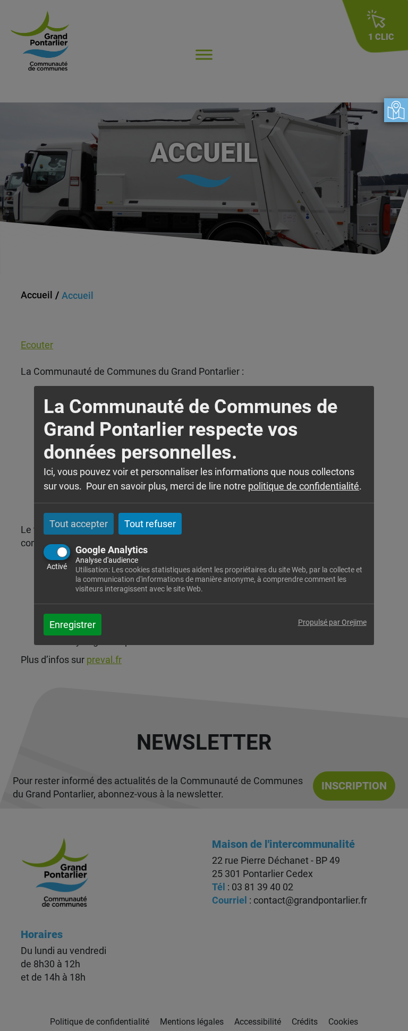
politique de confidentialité (303, 486)
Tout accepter (78, 523)
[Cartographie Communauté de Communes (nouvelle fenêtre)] (396, 110)
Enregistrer (72, 624)
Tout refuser (150, 523)
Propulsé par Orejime (332, 622)
